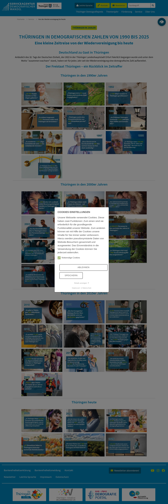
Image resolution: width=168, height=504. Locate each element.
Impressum (76, 288)
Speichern (71, 275)
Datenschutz (86, 288)
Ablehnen (84, 267)
